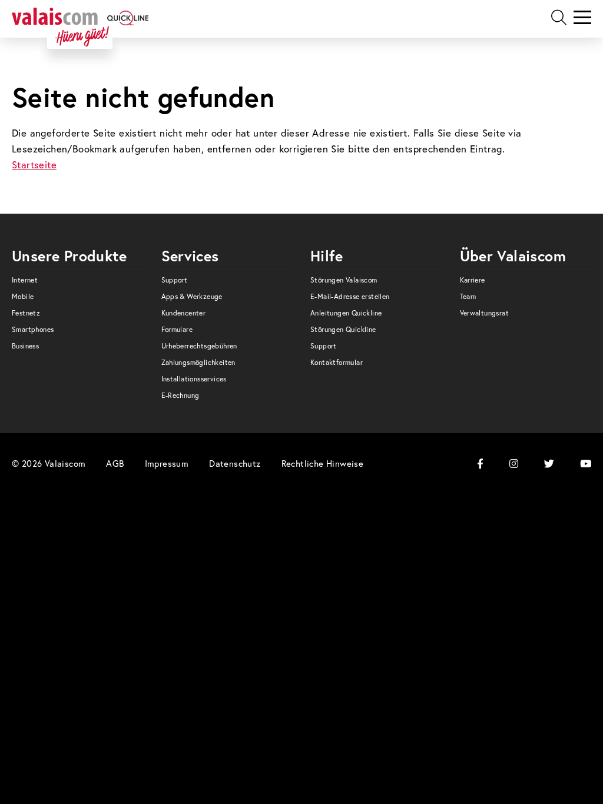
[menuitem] (78, 283)
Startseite (34, 164)
